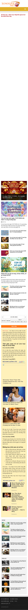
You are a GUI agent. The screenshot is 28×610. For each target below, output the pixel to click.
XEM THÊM (14, 326)
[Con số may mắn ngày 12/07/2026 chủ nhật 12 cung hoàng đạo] (14, 209)
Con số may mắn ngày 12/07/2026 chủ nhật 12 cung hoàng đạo (12, 218)
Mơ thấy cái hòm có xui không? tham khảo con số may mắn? (17, 307)
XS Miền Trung (14, 599)
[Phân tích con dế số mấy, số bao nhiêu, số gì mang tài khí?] (14, 264)
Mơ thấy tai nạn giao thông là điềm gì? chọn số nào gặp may (18, 300)
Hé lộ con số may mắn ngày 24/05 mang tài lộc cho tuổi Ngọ (18, 251)
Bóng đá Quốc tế (5, 603)
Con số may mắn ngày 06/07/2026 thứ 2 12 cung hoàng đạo (18, 231)
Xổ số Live (5, 330)
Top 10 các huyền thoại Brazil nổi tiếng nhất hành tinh (17, 568)
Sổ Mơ (11, 601)
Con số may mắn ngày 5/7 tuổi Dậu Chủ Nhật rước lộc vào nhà (18, 238)
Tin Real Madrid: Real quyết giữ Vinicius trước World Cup (18, 582)
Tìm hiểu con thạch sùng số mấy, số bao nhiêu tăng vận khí (18, 287)
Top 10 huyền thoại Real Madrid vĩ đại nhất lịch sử (18, 561)
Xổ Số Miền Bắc (5, 599)
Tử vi (15, 601)
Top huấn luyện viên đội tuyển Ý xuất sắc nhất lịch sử (18, 588)
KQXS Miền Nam (5, 601)
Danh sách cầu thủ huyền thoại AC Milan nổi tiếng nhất (17, 575)
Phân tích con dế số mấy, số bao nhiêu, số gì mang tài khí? (13, 274)
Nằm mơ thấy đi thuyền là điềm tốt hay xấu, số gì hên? (18, 293)
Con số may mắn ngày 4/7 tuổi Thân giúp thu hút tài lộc (17, 245)
